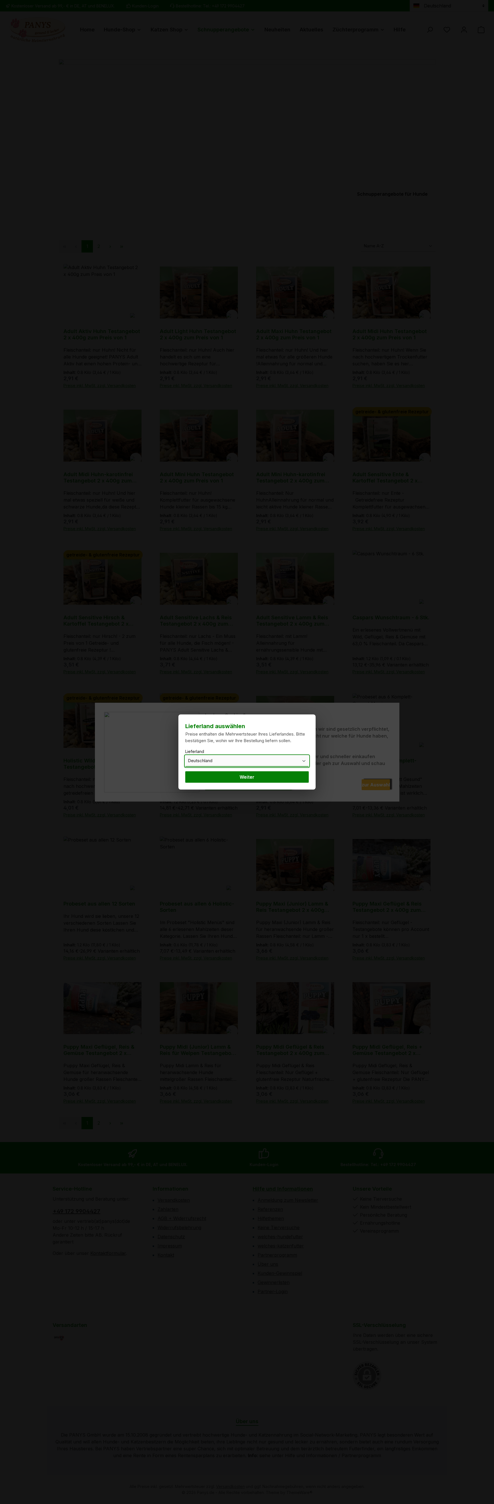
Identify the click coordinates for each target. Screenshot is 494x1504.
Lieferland (194, 751)
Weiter (247, 777)
